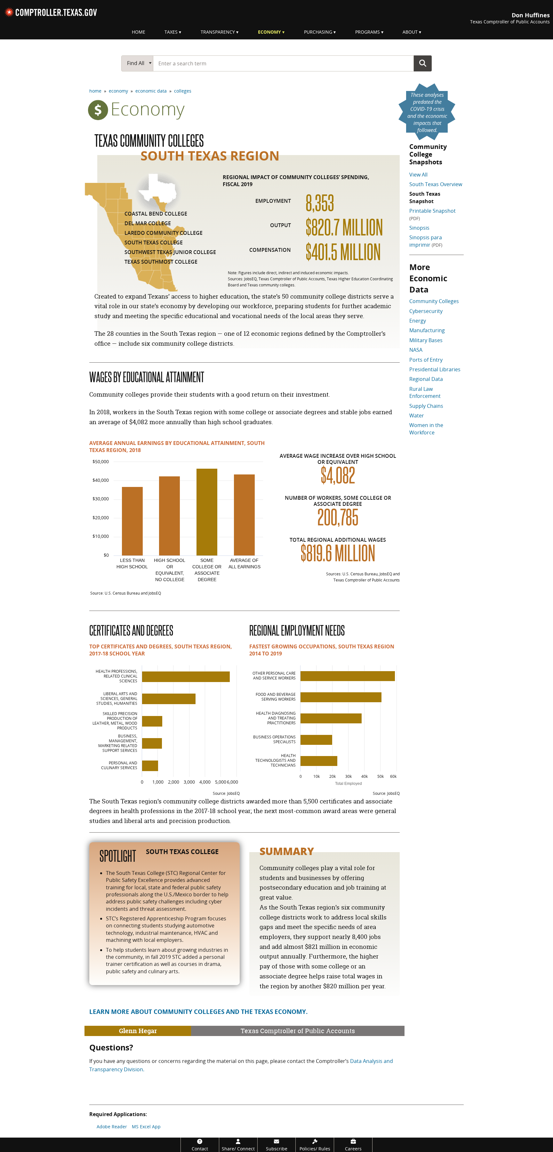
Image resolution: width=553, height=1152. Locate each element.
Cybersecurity (426, 311)
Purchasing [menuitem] (318, 32)
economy (118, 91)
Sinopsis (419, 227)
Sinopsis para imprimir (425, 241)
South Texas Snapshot (424, 197)
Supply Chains (426, 405)
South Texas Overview (435, 184)
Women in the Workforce (426, 429)
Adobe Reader (112, 1126)
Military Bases (426, 340)
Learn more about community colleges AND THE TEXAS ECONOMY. (198, 1011)
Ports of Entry (426, 359)
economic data (151, 91)
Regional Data (426, 379)
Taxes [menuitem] (171, 32)
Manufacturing (427, 330)
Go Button (423, 63)
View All (418, 174)
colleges (182, 91)
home (95, 91)
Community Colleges (434, 301)
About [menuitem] (410, 32)
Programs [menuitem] (367, 32)
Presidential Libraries (435, 369)
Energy (417, 320)
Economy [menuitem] (269, 32)
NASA (415, 349)
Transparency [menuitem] (218, 32)
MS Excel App (146, 1126)
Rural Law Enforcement (425, 392)
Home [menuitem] (138, 32)
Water (416, 415)
